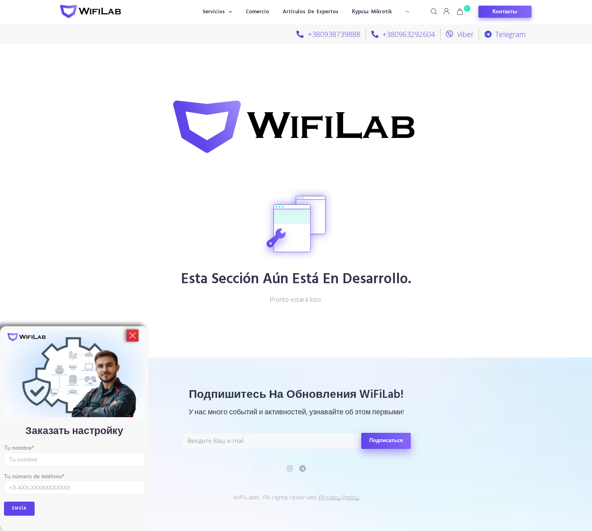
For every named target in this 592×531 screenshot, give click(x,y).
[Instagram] (289, 468)
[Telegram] (302, 468)
